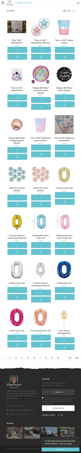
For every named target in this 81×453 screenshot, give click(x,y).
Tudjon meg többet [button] (65, 443)
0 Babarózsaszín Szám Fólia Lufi (64, 236)
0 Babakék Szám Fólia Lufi (40, 236)
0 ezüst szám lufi (17, 283)
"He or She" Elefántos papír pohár (40, 139)
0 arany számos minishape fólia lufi (17, 236)
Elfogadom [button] (60, 449)
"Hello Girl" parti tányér (41, 189)
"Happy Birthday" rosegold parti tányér (17, 140)
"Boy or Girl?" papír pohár (64, 41)
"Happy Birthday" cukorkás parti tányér (40, 90)
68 (76, 358)
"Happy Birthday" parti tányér (64, 89)
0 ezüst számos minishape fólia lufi (40, 284)
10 (58, 358)
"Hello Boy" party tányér (17, 189)
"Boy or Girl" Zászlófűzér (17, 89)
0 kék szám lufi (64, 283)
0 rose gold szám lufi (40, 330)
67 (70, 358)
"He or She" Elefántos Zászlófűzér (64, 139)
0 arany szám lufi (64, 188)
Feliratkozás (58, 408)
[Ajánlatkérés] (78, 3)
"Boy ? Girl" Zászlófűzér (16, 41)
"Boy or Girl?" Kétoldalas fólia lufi (40, 41)
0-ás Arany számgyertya (64, 332)
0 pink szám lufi (16, 330)
